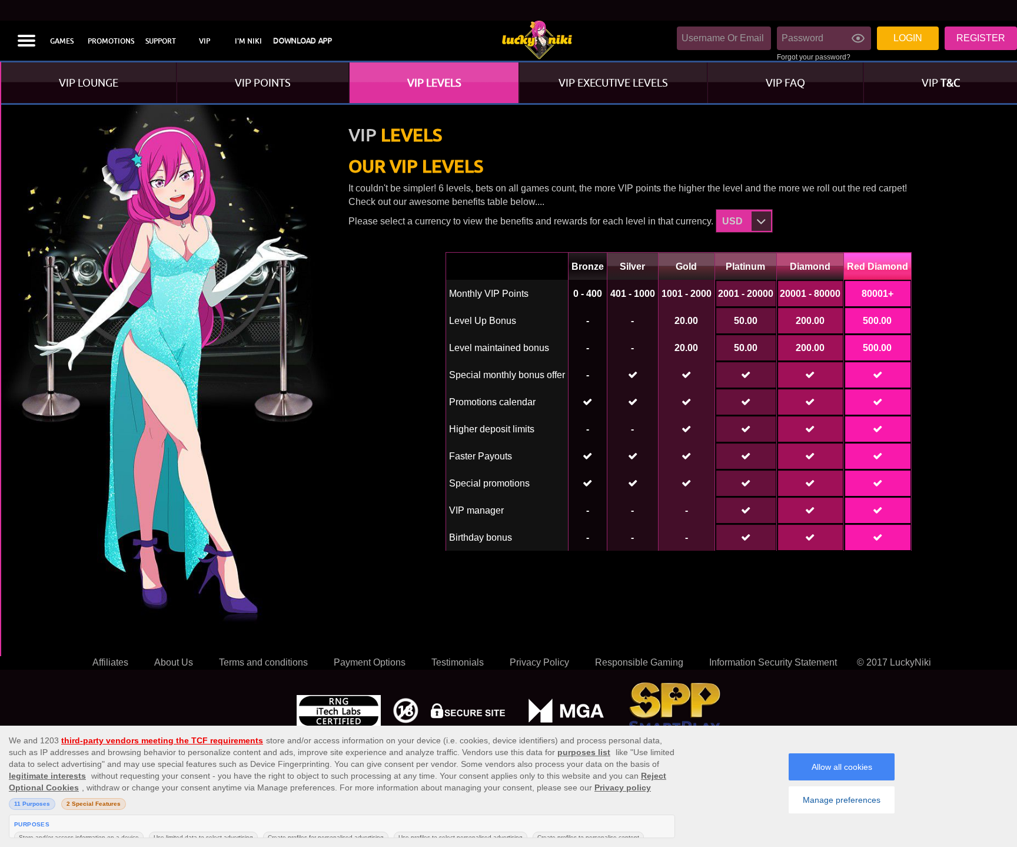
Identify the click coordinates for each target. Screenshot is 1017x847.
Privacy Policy (539, 662)
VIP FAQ (785, 83)
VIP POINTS (263, 83)
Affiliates (110, 662)
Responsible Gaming (639, 662)
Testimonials (457, 662)
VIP (204, 41)
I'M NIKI (248, 41)
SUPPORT (160, 41)
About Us (173, 662)
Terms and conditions (263, 662)
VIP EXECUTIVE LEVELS (613, 83)
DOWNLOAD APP (302, 41)
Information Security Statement (773, 662)
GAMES (62, 41)
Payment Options (370, 662)
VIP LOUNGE (88, 83)
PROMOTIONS (111, 41)
